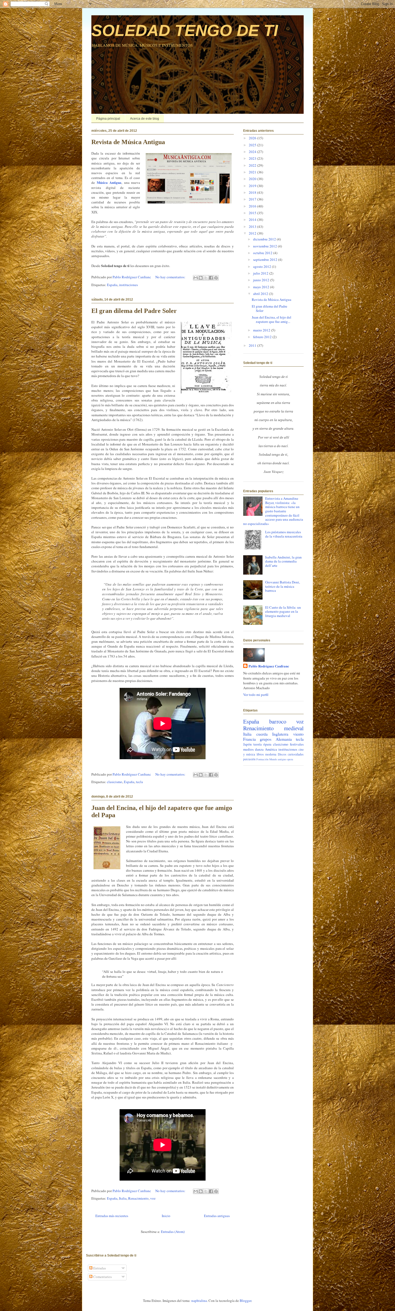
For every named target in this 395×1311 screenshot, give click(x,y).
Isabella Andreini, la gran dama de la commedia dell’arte (283, 561)
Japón (247, 744)
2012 (253, 233)
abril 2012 (261, 293)
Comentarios (102, 1276)
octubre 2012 (263, 252)
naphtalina (199, 1300)
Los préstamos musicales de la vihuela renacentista (283, 534)
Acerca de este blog (144, 118)
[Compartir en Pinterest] (216, 277)
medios (248, 749)
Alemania (284, 739)
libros (260, 754)
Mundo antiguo (277, 759)
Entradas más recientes (111, 1215)
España (112, 284)
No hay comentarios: (170, 277)
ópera (267, 744)
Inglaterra (280, 734)
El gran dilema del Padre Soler (134, 310)
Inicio (166, 1215)
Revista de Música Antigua (128, 141)
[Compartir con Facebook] (211, 277)
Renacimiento (138, 1198)
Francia (249, 739)
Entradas (99, 1268)
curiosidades (296, 754)
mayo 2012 (261, 286)
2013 (253, 226)
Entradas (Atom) (173, 1231)
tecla (139, 781)
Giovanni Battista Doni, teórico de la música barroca (282, 586)
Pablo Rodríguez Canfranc (269, 666)
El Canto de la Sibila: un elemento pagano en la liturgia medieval (283, 611)
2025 (253, 145)
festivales (297, 744)
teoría (257, 744)
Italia (123, 1198)
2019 (253, 185)
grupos (265, 739)
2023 (253, 158)
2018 (253, 192)
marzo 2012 (262, 330)
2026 (253, 138)
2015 (253, 212)
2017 (253, 199)
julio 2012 (261, 273)
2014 (253, 219)
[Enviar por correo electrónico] (195, 277)
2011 (253, 345)
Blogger (245, 1300)
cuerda (262, 734)
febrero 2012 (262, 336)
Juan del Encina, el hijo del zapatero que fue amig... (271, 319)
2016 (253, 206)
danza (259, 749)
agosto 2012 (262, 266)
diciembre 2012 (265, 239)
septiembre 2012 (265, 259)
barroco (277, 721)
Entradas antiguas (217, 1215)
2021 (253, 172)
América (271, 749)
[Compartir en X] (206, 277)
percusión (249, 759)
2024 (253, 151)
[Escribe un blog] (200, 277)
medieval (294, 728)
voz (153, 1198)
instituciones (128, 284)
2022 (253, 165)
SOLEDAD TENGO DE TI (184, 30)
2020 (253, 178)
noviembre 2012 (265, 246)
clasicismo (114, 781)
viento (298, 734)
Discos (282, 754)
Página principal (108, 118)
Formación (262, 759)
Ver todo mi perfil (255, 694)
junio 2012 (261, 279)
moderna (270, 754)
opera (290, 759)
